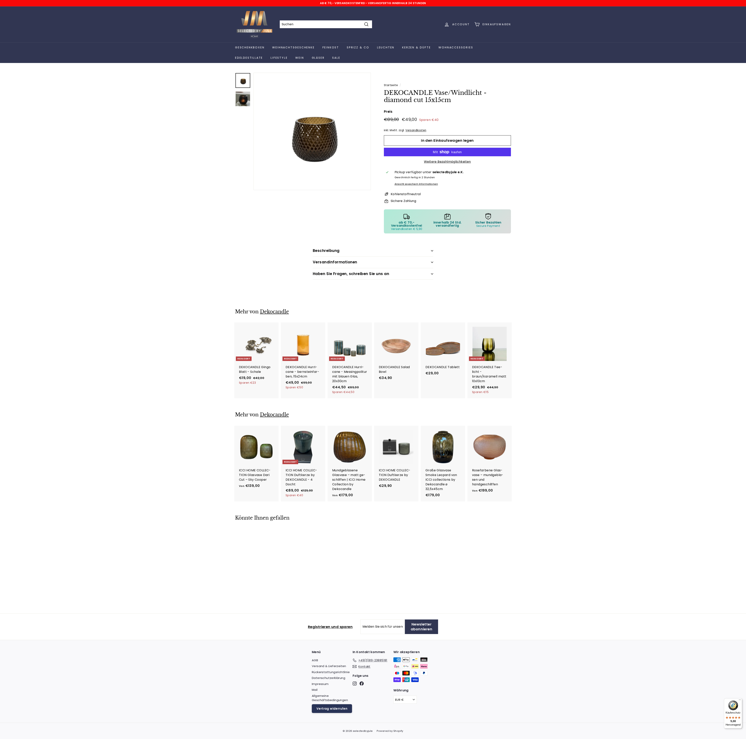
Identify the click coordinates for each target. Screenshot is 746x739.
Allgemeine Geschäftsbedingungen (330, 698)
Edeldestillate (249, 58)
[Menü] (739, 700)
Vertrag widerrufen (331, 709)
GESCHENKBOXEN (249, 47)
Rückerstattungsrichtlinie (331, 672)
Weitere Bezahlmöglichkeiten (447, 161)
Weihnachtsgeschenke (293, 47)
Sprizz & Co (358, 47)
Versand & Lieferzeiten (329, 666)
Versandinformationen (335, 262)
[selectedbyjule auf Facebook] (362, 683)
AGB (315, 660)
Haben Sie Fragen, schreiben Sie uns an (351, 273)
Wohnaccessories (455, 47)
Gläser (318, 58)
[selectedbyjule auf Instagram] (355, 683)
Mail (315, 690)
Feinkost (330, 47)
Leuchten (385, 47)
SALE (336, 58)
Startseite (391, 85)
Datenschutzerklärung (328, 678)
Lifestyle (279, 58)
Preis (388, 111)
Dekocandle (274, 312)
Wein (299, 58)
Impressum (320, 684)
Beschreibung (326, 250)
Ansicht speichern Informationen (416, 184)
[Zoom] (312, 131)
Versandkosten (415, 130)
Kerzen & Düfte (416, 47)
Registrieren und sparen (330, 626)
